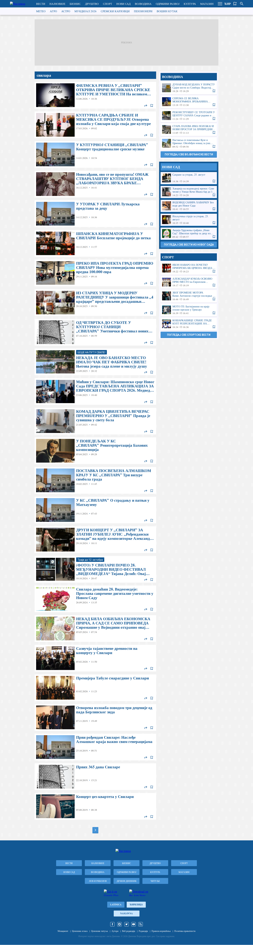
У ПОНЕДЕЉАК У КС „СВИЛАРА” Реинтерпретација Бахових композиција (95, 450)
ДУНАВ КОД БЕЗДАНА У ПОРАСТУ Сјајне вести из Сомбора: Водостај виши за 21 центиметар (189, 88)
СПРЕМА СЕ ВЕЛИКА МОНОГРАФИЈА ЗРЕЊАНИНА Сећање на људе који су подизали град (189, 102)
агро (53, 11)
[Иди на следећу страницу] (95, 830)
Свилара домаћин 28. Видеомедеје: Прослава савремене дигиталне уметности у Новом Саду (95, 599)
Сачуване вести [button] (235, 3)
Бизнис (75, 4)
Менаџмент (63, 930)
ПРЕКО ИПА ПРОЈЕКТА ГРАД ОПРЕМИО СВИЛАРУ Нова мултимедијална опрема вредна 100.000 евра (95, 273)
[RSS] (140, 924)
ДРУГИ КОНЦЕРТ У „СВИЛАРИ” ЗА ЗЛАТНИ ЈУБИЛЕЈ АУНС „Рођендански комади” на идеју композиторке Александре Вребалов (95, 539)
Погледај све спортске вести (188, 334)
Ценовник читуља (99, 930)
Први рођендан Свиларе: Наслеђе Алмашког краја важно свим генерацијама (95, 747)
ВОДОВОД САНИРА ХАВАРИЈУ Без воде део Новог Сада (189, 206)
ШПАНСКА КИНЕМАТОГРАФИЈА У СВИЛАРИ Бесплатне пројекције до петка (95, 243)
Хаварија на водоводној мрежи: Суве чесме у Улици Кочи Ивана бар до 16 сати (189, 192)
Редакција (143, 930)
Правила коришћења (161, 930)
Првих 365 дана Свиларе (95, 776)
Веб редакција (128, 930)
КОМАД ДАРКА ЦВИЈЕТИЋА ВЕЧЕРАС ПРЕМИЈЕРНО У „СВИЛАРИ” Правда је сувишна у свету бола (95, 421)
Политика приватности (184, 930)
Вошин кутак (167, 11)
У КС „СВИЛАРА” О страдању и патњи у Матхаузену (95, 510)
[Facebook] (112, 924)
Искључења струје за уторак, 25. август (189, 220)
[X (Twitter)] (126, 924)
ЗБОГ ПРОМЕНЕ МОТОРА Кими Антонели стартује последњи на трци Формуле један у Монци (189, 296)
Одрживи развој (167, 4)
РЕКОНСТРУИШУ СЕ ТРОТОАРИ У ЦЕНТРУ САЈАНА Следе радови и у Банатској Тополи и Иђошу (189, 116)
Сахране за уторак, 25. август (189, 178)
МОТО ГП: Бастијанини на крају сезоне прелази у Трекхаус (189, 310)
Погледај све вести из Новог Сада (189, 244)
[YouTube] (133, 924)
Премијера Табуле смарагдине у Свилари (95, 687)
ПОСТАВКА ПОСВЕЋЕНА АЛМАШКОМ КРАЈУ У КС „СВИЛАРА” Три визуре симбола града (95, 480)
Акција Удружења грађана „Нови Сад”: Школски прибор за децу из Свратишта (189, 234)
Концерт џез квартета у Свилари (95, 806)
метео (41, 11)
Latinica (115, 904)
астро (65, 11)
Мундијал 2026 (85, 11)
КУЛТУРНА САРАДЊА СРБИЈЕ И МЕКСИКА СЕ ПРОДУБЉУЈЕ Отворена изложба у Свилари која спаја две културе (95, 124)
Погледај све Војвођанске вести (189, 154)
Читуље (155, 880)
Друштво (92, 4)
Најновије (57, 4)
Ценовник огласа (79, 930)
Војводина (143, 4)
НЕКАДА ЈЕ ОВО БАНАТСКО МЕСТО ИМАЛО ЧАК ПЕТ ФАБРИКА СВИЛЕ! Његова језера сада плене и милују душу (95, 362)
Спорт (107, 4)
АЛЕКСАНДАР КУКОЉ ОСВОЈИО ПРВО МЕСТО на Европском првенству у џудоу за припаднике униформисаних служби (189, 282)
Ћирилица (136, 904)
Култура (190, 4)
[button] (220, 3)
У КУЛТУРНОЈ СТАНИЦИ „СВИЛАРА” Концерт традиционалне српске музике (95, 154)
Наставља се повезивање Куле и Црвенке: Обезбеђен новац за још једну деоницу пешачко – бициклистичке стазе (189, 143)
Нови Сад (123, 4)
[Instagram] (119, 924)
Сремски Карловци (115, 11)
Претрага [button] (241, 3)
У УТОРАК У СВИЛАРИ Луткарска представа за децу (95, 213)
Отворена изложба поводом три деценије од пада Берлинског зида (95, 717)
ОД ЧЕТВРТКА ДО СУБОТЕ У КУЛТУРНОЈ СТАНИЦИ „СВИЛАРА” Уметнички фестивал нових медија (95, 332)
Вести (40, 4)
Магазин (207, 4)
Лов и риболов (98, 880)
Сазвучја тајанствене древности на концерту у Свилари (95, 658)
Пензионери (143, 11)
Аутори (114, 930)
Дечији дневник (127, 880)
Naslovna (126, 913)
